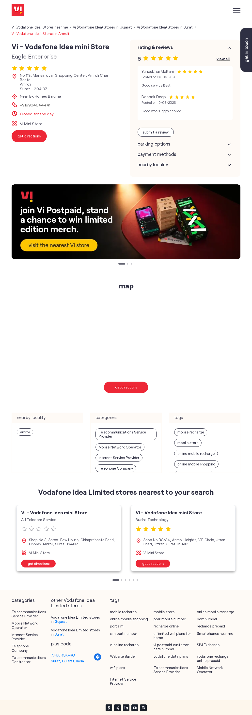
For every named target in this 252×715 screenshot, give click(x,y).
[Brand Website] (143, 707)
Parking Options (154, 144)
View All (223, 58)
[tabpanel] (126, 221)
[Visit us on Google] (108, 707)
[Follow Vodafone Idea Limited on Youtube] (134, 707)
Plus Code (61, 643)
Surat (59, 634)
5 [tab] (134, 580)
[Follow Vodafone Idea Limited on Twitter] (117, 707)
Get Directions (126, 387)
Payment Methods (157, 154)
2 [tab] (128, 264)
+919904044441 (35, 105)
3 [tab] (132, 264)
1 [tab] (119, 264)
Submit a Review (156, 132)
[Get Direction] (98, 659)
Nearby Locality (153, 164)
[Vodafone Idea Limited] (18, 10)
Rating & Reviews (155, 47)
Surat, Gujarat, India (67, 661)
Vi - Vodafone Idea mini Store (54, 512)
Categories (23, 600)
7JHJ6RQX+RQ (63, 655)
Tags (115, 600)
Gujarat (61, 621)
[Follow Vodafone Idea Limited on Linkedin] (126, 707)
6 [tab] (138, 580)
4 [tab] (130, 580)
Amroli (25, 432)
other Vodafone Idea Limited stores (73, 602)
